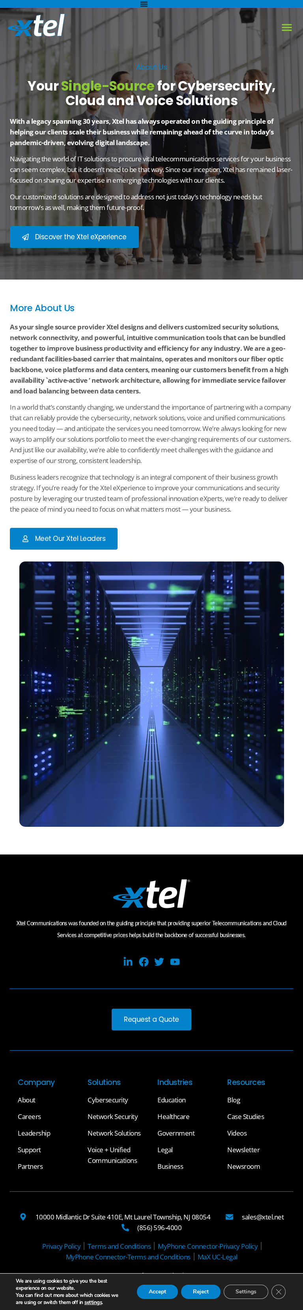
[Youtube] (175, 962)
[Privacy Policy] (61, 1246)
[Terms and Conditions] (119, 1246)
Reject (201, 1291)
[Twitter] (159, 962)
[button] (287, 27)
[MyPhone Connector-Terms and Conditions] (128, 1256)
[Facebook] (144, 962)
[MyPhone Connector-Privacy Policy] (208, 1246)
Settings (246, 1291)
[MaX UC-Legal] (217, 1256)
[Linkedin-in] (128, 962)
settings (93, 1302)
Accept (157, 1291)
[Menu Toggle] (144, 4)
